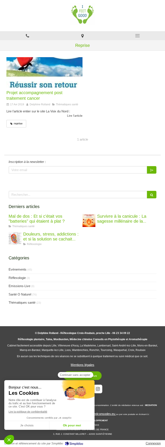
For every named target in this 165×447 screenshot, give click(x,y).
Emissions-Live (19, 286)
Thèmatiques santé (22, 302)
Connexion (153, 443)
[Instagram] (98, 389)
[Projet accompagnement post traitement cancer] (44, 72)
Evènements (17, 269)
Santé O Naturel (20, 294)
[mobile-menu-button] (137, 35)
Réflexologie (17, 278)
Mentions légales (82, 365)
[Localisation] (82, 35)
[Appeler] (27, 35)
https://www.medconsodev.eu (95, 414)
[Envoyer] (151, 170)
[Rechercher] (151, 194)
